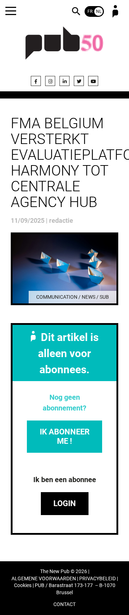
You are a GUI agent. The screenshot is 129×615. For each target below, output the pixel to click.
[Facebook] (36, 81)
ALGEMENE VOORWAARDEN (43, 578)
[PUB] (64, 47)
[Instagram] (50, 81)
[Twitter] (79, 81)
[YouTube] (93, 81)
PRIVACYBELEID (97, 578)
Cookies (23, 585)
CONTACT (64, 604)
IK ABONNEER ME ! (65, 436)
